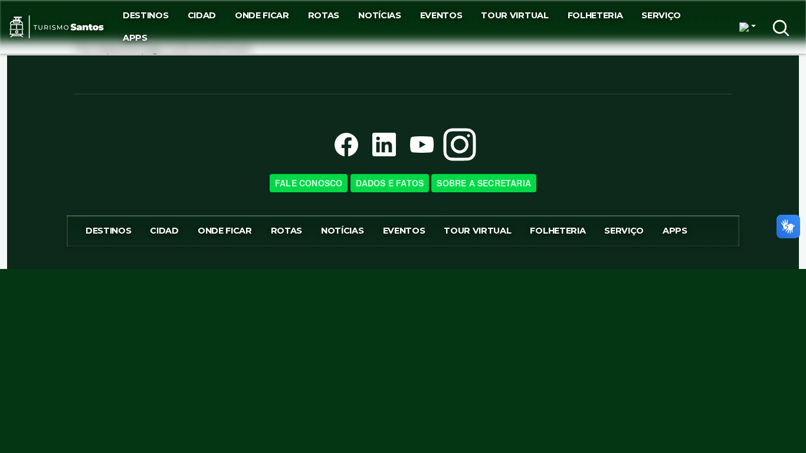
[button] (747, 27)
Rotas (323, 15)
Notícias (379, 15)
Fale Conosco (308, 183)
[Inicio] (56, 27)
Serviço (661, 15)
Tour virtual (514, 15)
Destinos (145, 15)
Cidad (202, 15)
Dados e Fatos (390, 183)
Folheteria (595, 15)
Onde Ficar (262, 15)
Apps (135, 37)
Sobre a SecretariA (484, 183)
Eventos (441, 15)
